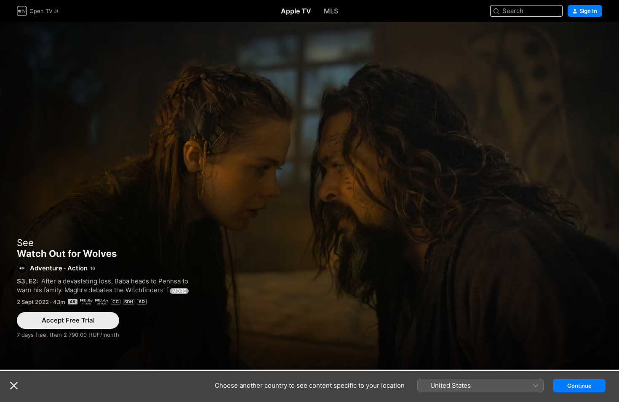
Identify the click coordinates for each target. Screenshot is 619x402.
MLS (331, 11)
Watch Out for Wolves (309, 196)
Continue (579, 385)
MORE (179, 291)
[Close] (14, 385)
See (25, 242)
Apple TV (296, 11)
